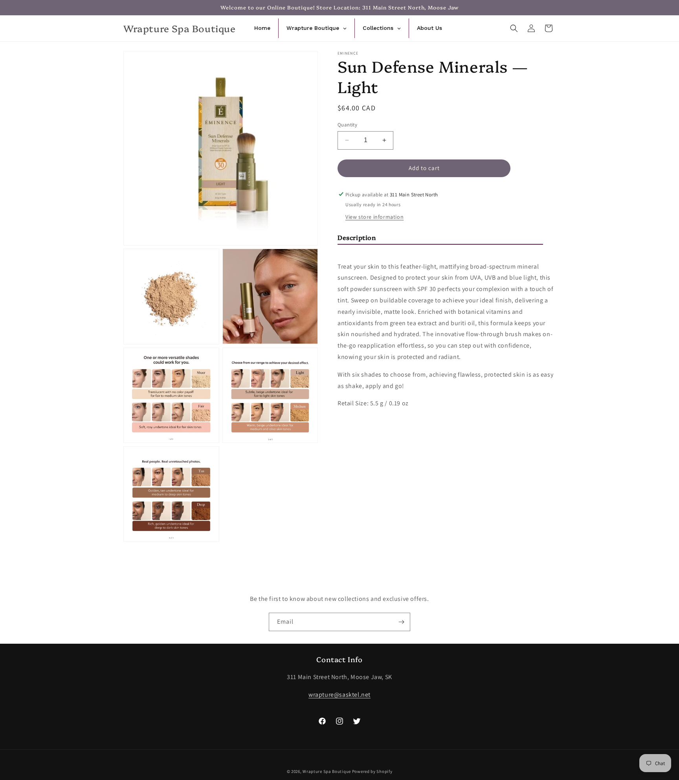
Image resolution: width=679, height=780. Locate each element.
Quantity (347, 124)
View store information (374, 216)
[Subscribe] (401, 622)
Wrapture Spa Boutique (327, 771)
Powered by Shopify (372, 771)
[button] (514, 28)
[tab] (440, 238)
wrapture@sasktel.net (339, 694)
